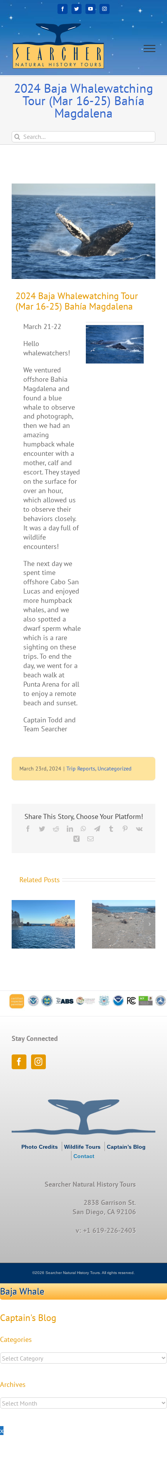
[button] (17, 924)
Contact (83, 1156)
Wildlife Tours (82, 1147)
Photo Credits (39, 1147)
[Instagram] (38, 1061)
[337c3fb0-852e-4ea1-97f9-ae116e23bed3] (83, 231)
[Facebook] (19, 1061)
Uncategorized (114, 768)
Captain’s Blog (126, 1147)
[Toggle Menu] (149, 48)
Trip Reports (80, 768)
